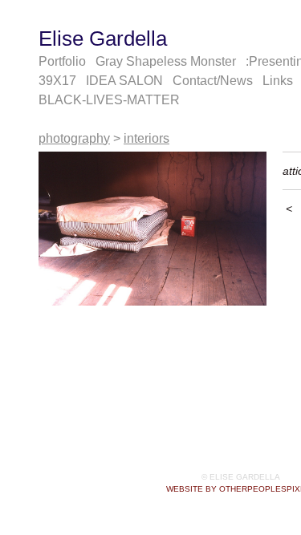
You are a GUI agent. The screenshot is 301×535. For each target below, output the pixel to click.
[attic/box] (152, 229)
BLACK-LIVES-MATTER (109, 100)
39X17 (57, 80)
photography (74, 138)
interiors (146, 138)
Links (277, 80)
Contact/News (213, 80)
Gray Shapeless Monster (166, 61)
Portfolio (62, 61)
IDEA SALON (124, 80)
